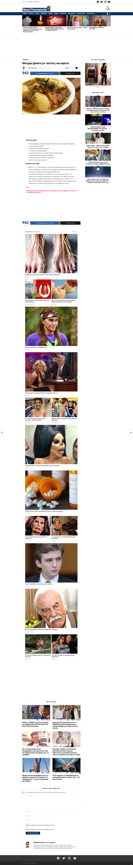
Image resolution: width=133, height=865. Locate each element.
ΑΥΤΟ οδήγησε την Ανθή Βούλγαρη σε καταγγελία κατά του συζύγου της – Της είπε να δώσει (66, 777)
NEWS (42, 719)
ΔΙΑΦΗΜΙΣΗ (30, 1)
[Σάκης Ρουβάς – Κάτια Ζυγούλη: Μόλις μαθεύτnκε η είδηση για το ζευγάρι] (98, 138)
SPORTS (56, 13)
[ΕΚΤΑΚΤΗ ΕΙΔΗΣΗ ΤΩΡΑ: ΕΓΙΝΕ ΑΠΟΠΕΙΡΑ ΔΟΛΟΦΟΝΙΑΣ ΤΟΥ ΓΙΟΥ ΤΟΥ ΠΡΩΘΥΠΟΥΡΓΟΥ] (55, 20)
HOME (25, 13)
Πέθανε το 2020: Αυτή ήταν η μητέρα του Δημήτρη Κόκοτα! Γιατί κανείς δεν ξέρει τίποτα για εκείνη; (35, 724)
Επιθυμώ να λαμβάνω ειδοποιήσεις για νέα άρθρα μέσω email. (40, 829)
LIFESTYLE (63, 13)
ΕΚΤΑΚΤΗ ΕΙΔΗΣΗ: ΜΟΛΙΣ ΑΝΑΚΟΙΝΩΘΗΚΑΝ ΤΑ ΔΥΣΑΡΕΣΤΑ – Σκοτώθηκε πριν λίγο (98, 128)
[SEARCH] (110, 13)
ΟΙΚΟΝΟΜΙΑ (44, 13)
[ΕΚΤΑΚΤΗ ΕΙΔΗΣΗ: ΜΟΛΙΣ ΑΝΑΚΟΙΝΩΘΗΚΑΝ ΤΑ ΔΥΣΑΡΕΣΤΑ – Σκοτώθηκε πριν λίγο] (98, 119)
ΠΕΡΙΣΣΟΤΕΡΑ (90, 13)
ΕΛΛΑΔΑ (37, 13)
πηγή (27, 187)
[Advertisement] (66, 45)
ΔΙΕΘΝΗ (50, 13)
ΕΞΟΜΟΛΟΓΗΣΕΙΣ (81, 13)
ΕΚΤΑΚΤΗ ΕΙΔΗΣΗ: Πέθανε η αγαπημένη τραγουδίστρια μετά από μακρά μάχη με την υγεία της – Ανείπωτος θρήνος (32, 29)
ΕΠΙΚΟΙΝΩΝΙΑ (36, 1)
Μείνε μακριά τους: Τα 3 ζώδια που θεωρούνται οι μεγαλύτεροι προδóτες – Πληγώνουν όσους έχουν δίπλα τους (98, 180)
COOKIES (24, 1)
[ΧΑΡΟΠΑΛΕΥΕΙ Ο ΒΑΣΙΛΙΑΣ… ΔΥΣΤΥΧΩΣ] (100, 20)
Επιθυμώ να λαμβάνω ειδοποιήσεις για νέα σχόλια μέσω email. (40, 825)
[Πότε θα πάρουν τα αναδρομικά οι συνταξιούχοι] (2, 432)
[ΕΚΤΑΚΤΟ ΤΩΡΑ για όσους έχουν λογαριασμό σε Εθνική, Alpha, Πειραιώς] (98, 155)
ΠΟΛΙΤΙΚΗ (30, 13)
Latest (108, 9)
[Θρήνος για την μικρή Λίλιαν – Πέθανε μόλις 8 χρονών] (77, 20)
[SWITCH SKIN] (107, 13)
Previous (23, 24)
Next (110, 24)
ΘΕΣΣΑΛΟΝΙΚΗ (71, 13)
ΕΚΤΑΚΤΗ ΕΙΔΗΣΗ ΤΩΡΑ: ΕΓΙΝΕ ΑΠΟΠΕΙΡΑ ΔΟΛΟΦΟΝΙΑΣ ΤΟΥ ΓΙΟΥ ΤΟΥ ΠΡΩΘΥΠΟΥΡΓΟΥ (54, 29)
